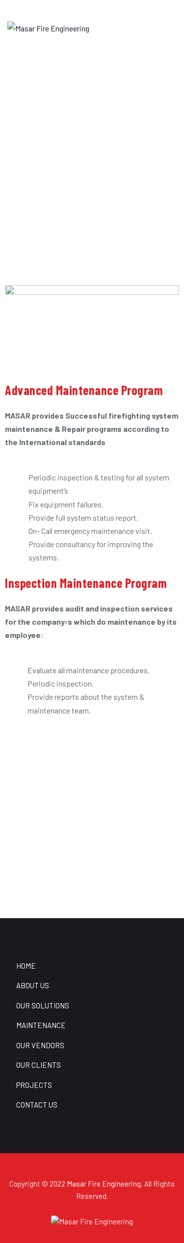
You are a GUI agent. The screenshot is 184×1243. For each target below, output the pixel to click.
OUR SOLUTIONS (42, 1005)
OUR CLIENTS (38, 1064)
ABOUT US (32, 985)
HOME (26, 965)
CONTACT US (36, 1104)
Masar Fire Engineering (104, 1183)
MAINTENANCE (41, 1025)
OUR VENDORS (40, 1045)
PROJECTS (34, 1085)
